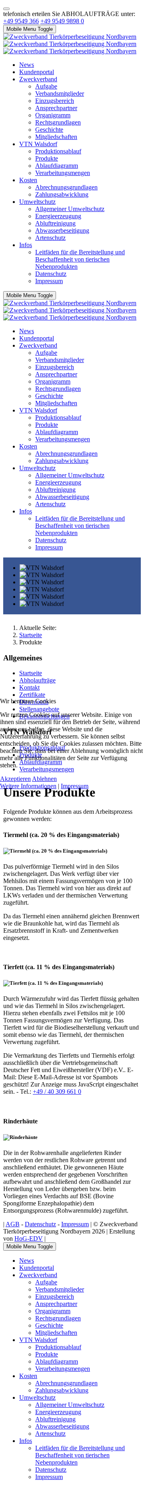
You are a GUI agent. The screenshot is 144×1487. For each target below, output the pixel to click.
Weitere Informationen (28, 786)
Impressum (74, 786)
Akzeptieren (15, 778)
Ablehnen (44, 778)
